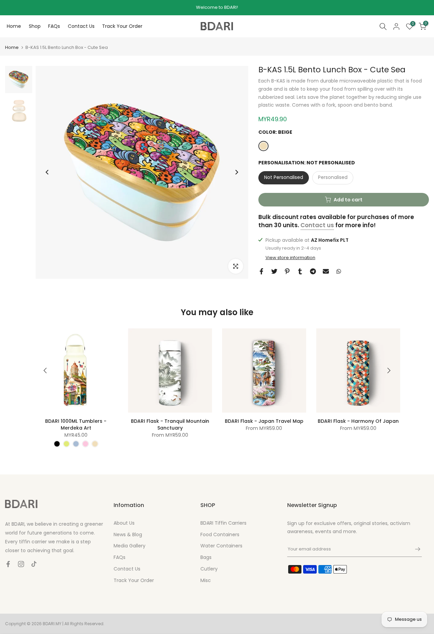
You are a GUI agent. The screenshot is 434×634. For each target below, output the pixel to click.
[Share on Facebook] (261, 271)
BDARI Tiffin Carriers (223, 523)
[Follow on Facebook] (8, 564)
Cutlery (209, 568)
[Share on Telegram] (313, 271)
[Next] (236, 172)
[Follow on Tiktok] (34, 564)
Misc (205, 580)
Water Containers (221, 545)
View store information (290, 258)
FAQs (54, 26)
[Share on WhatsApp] (339, 271)
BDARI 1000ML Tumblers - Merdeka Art (75, 424)
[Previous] (47, 172)
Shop (35, 26)
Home (14, 26)
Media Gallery (129, 545)
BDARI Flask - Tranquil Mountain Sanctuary (170, 424)
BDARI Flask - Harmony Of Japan (358, 421)
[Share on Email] (326, 271)
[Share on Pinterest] (287, 271)
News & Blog (128, 534)
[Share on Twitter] (274, 271)
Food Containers (219, 534)
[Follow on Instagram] (21, 564)
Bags (206, 557)
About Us (124, 523)
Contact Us (81, 26)
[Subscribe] (414, 549)
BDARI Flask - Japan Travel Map (264, 421)
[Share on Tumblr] (300, 271)
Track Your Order (122, 26)
